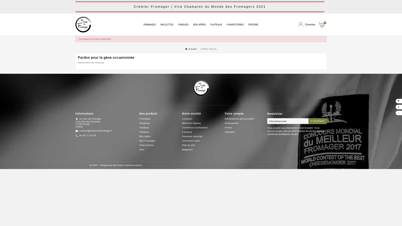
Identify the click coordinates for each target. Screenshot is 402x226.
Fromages (145, 119)
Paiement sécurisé (192, 136)
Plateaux (144, 132)
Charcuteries (146, 145)
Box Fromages (147, 141)
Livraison (187, 119)
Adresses (230, 132)
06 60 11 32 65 (87, 135)
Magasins (187, 149)
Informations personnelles (239, 119)
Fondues (144, 127)
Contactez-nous (191, 141)
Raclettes (144, 123)
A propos (187, 132)
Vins (141, 149)
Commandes (232, 123)
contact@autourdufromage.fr (96, 130)
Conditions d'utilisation (195, 127)
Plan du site (188, 145)
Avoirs (228, 127)
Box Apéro (145, 136)
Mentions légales (191, 123)
